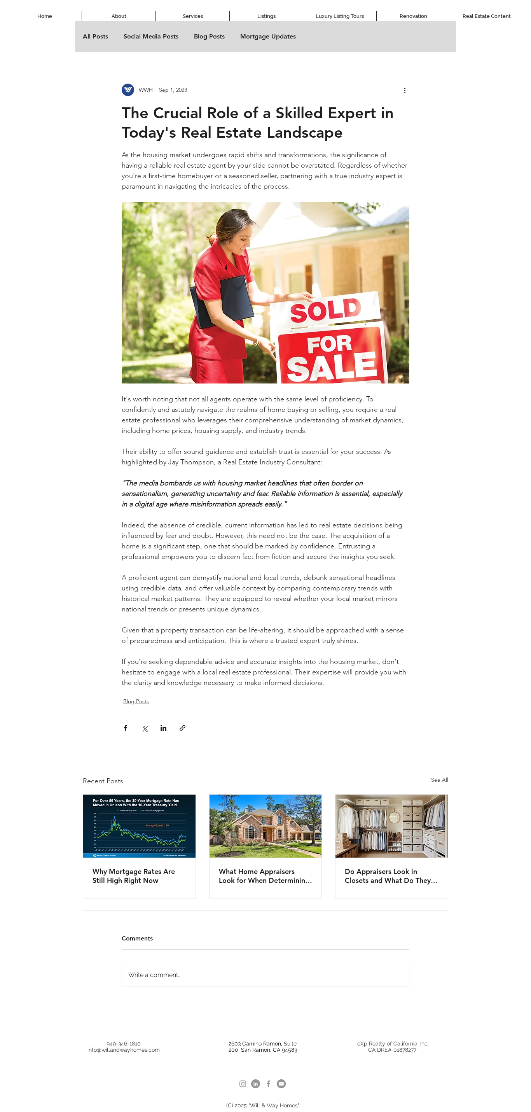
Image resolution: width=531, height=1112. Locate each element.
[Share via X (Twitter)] (144, 728)
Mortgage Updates (268, 36)
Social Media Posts (151, 36)
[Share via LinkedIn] (163, 728)
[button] (192, 16)
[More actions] (404, 90)
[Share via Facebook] (125, 728)
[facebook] (268, 1083)
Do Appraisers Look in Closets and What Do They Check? (388, 876)
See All (439, 779)
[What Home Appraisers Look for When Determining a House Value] (266, 826)
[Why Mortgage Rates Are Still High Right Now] (139, 826)
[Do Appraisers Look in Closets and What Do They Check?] (391, 826)
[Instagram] (242, 1083)
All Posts (95, 36)
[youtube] (281, 1083)
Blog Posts (209, 36)
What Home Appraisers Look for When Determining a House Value (264, 876)
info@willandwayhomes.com (123, 1050)
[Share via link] (182, 728)
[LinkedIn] (255, 1083)
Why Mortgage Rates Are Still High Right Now (134, 876)
